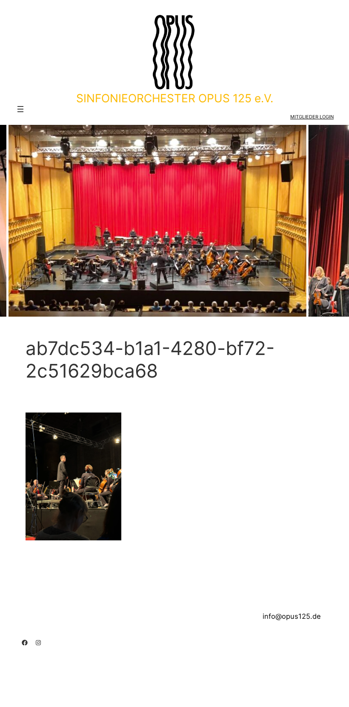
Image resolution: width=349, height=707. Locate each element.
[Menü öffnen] (20, 109)
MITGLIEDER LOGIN (312, 117)
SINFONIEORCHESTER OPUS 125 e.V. (174, 98)
